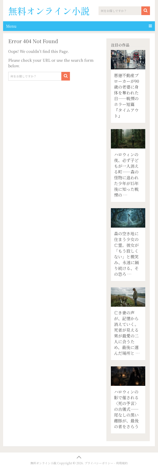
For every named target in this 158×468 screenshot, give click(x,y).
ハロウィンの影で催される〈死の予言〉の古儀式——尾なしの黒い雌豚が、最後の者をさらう (126, 409)
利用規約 (122, 463)
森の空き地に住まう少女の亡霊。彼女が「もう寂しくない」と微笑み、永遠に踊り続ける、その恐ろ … (126, 253)
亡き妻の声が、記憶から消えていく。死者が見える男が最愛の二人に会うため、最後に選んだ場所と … (127, 333)
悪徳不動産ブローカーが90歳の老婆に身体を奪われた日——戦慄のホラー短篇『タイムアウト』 (126, 95)
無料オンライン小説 (49, 10)
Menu (11, 26)
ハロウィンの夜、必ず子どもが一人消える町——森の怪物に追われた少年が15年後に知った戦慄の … (126, 174)
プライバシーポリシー (99, 463)
